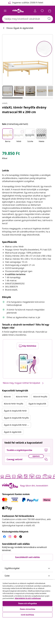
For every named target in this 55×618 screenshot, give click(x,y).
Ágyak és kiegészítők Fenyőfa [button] (16, 418)
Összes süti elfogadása (27, 603)
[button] (8, 137)
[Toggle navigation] (5, 11)
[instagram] (10, 536)
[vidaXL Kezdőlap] (18, 11)
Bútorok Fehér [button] (22, 396)
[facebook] (4, 536)
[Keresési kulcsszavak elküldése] (49, 18)
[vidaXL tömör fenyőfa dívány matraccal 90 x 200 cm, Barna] (27, 59)
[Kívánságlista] (42, 10)
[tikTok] (20, 536)
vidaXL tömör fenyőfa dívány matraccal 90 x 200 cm (24, 109)
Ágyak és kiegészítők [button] (37, 403)
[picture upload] (27, 363)
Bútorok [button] (7, 396)
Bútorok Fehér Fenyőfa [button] (13, 403)
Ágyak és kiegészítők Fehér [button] (15, 411)
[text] (11, 154)
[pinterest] (15, 536)
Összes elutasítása (27, 609)
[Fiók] (35, 10)
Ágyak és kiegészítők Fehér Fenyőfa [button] (17, 425)
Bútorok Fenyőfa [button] (40, 396)
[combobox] (27, 18)
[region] (27, 599)
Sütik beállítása (27, 615)
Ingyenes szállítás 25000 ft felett (27, 2)
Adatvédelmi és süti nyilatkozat (28, 598)
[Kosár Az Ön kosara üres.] (49, 10)
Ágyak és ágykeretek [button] (12, 432)
